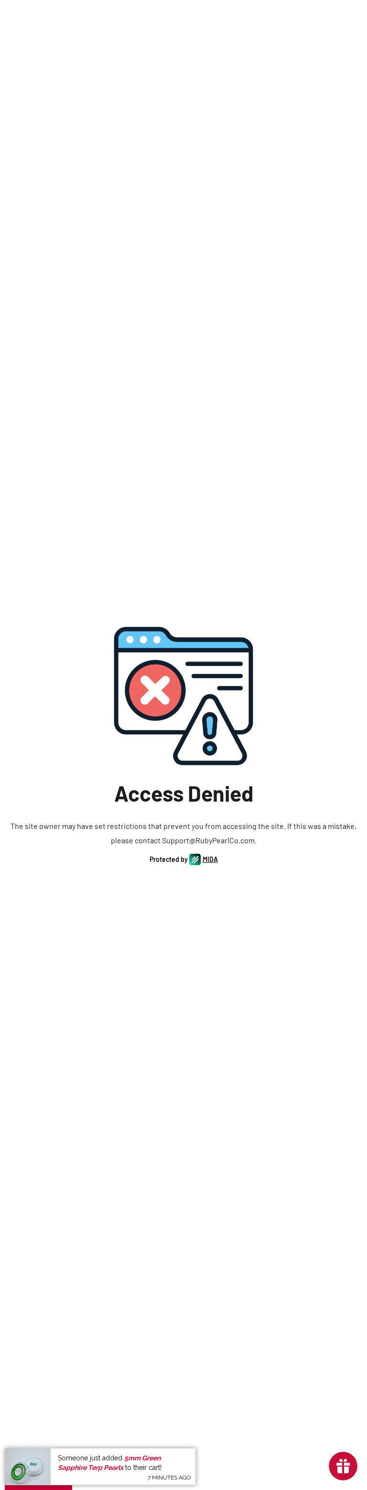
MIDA (210, 859)
